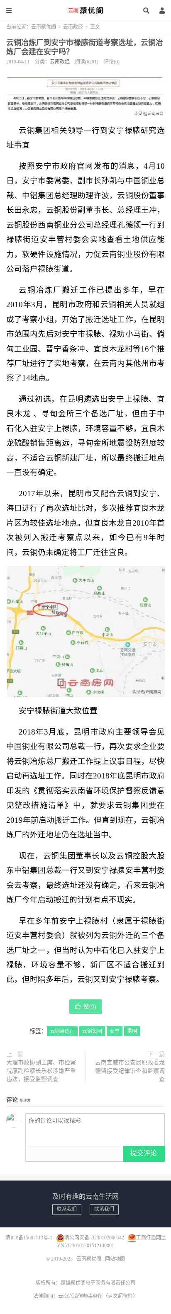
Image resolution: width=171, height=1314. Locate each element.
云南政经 (73, 27)
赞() (89, 1007)
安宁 (115, 1031)
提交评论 (143, 1152)
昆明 (132, 1031)
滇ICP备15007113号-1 (28, 1238)
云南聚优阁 (85, 10)
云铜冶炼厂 (62, 1031)
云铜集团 (92, 1031)
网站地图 (115, 1259)
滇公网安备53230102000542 (94, 1238)
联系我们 (67, 1209)
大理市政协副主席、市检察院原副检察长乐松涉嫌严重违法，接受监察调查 (41, 1070)
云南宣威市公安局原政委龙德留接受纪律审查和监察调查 (130, 1070)
